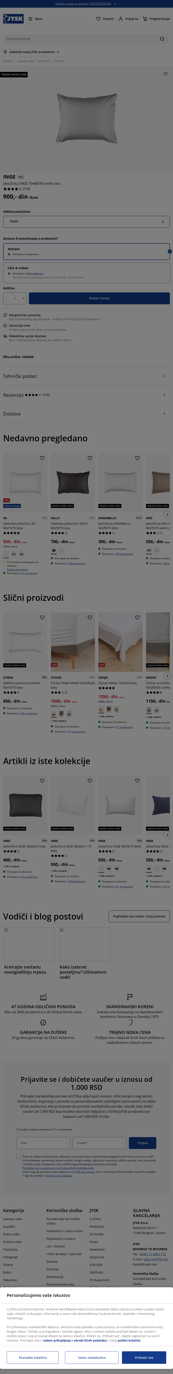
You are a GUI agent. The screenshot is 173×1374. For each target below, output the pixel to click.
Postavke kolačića (33, 1358)
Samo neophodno (92, 1358)
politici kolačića (129, 1340)
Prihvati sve (144, 1358)
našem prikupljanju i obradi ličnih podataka (75, 1340)
